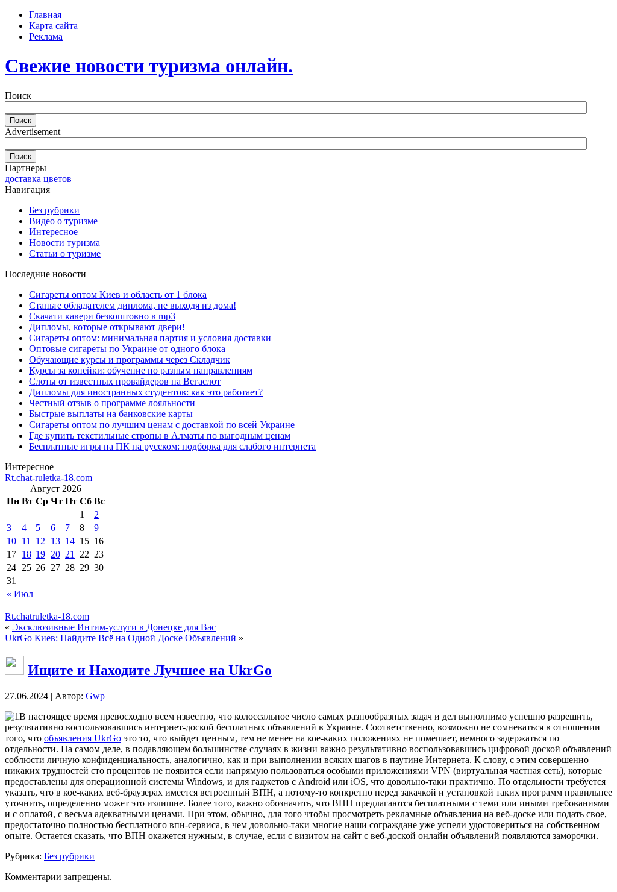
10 (11, 541)
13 (55, 541)
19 (40, 554)
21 (70, 554)
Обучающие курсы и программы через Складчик (129, 359)
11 (26, 541)
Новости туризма (64, 242)
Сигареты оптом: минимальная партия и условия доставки (150, 338)
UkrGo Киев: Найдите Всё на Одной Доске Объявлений (120, 638)
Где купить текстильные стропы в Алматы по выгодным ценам (159, 435)
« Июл (20, 594)
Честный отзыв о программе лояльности (112, 403)
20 (55, 554)
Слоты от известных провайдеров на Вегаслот (125, 381)
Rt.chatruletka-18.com (47, 616)
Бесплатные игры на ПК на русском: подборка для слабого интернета (172, 446)
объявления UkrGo (82, 738)
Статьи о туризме (65, 253)
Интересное (53, 232)
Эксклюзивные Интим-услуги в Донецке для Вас (114, 627)
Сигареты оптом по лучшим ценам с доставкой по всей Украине (162, 424)
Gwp (95, 696)
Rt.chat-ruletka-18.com (48, 478)
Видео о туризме (63, 221)
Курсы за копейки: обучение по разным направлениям (140, 370)
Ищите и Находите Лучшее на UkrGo (150, 670)
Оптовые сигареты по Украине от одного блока (127, 349)
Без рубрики (54, 210)
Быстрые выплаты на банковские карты (111, 414)
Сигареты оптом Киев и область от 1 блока (118, 294)
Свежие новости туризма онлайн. (149, 66)
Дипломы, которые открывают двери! (107, 327)
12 (40, 541)
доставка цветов (38, 179)
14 (70, 541)
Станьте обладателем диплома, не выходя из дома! (132, 305)
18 (26, 554)
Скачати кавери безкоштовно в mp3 (102, 316)
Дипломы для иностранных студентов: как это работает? (146, 392)
